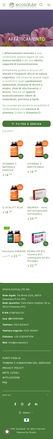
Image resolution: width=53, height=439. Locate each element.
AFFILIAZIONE (11, 377)
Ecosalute (21, 429)
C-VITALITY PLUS (12, 207)
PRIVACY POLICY (13, 367)
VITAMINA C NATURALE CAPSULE (9, 167)
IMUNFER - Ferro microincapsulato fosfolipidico (37, 210)
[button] (41, 4)
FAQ (4, 382)
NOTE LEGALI (10, 372)
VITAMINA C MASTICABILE (35, 165)
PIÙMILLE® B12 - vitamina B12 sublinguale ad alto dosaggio (38, 256)
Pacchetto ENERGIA (14, 251)
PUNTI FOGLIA (11, 358)
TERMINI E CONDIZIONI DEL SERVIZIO (26, 362)
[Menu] (4, 4)
